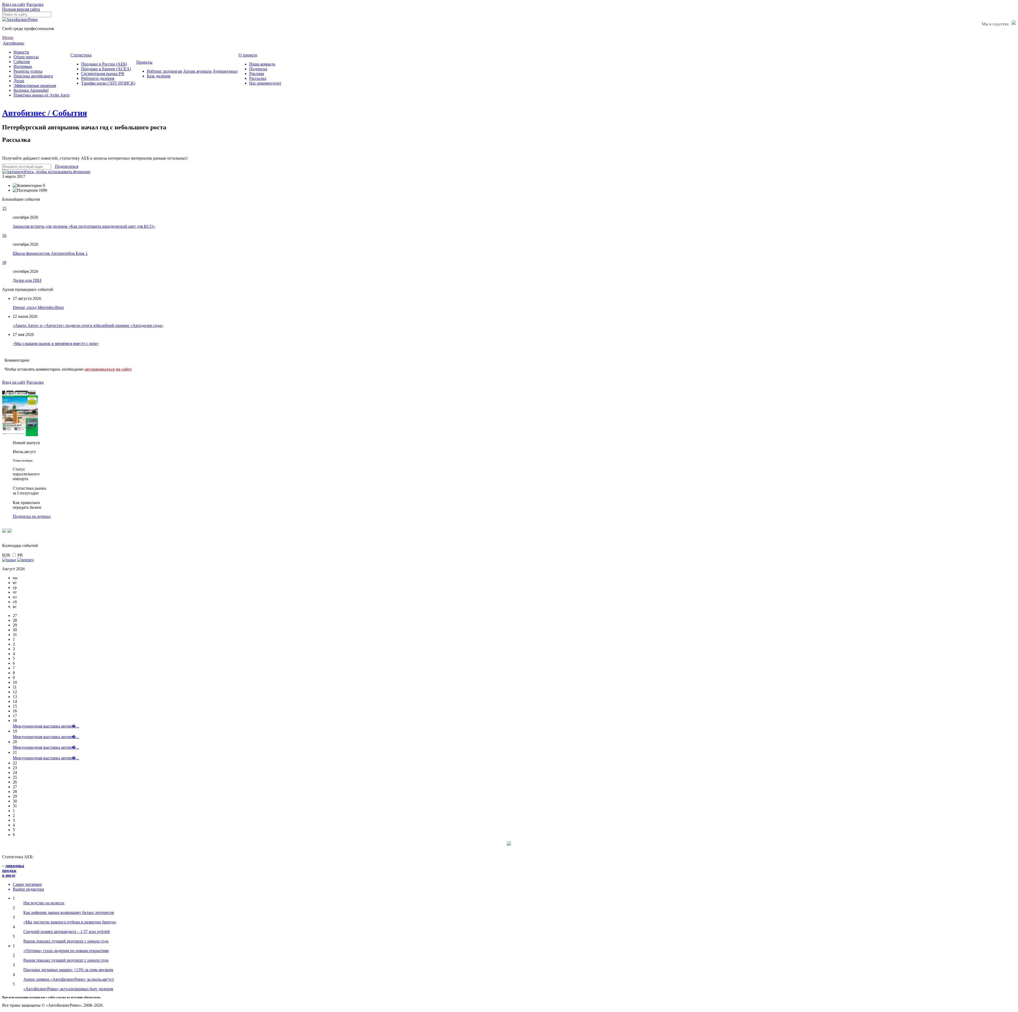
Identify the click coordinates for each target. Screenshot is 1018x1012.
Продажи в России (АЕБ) (104, 64)
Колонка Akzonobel (31, 90)
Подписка (258, 69)
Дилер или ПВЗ (27, 280)
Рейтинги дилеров (98, 78)
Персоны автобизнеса (33, 76)
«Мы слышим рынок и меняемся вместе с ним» (56, 343)
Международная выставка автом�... (46, 726)
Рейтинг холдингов (164, 71)
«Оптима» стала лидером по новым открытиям (66, 950)
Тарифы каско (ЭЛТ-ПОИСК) (108, 83)
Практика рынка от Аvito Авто (41, 95)
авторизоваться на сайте (108, 369)
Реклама (256, 73)
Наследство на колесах (43, 903)
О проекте (248, 55)
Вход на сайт (13, 4)
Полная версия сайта (21, 9)
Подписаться (66, 166)
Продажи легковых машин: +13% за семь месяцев (68, 969)
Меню (7, 37)
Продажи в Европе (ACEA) (106, 69)
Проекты (144, 62)
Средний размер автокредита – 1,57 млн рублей (66, 931)
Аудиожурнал (225, 71)
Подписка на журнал (32, 516)
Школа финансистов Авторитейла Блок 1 (50, 253)
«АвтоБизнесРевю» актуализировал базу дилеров (68, 989)
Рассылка (35, 4)
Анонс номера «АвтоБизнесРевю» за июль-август (68, 979)
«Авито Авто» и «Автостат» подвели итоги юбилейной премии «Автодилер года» (88, 325)
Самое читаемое (27, 884)
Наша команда (262, 64)
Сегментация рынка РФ (102, 73)
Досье (19, 80)
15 (4, 208)
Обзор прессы (26, 57)
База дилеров (158, 76)
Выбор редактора (28, 889)
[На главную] (20, 19)
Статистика (81, 55)
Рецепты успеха (28, 71)
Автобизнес (13, 43)
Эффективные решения (35, 85)
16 (4, 235)
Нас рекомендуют (265, 83)
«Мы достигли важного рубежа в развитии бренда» (70, 922)
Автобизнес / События (44, 113)
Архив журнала (197, 71)
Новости (21, 52)
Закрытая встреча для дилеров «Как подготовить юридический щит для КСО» (84, 226)
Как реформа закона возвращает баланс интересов (68, 912)
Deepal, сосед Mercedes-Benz (38, 307)
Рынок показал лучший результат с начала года (65, 941)
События (22, 61)
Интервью (23, 66)
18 (4, 262)
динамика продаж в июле (13, 871)
